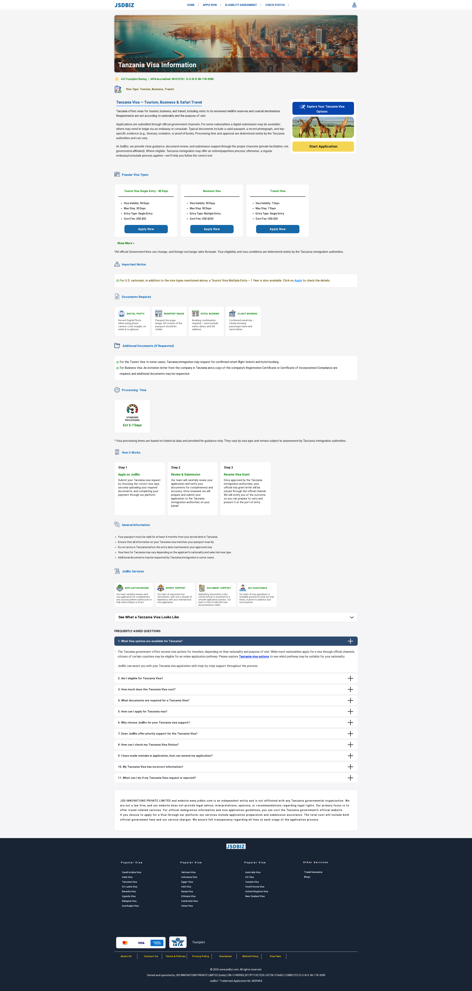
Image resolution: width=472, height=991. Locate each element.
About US (126, 956)
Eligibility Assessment (241, 5)
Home (191, 5)
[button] (236, 617)
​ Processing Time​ (133, 390)
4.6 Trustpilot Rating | (167, 79)
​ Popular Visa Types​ (134, 174)
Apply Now (210, 5)
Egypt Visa (187, 881)
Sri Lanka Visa (129, 886)
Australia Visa (252, 872)
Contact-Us (151, 956)
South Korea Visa (254, 886)
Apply (298, 280)
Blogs (307, 876)
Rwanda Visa (129, 891)
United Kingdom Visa (256, 891)
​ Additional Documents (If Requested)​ (147, 346)
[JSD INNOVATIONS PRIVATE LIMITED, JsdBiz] (124, 5)
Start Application (323, 146)
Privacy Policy (200, 956)
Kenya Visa (187, 891)
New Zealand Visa (255, 896)
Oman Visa (187, 905)
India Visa (127, 877)
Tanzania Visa (129, 881)
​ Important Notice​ (133, 264)
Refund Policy (250, 956)
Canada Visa (252, 881)
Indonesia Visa (189, 877)
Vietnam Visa (188, 872)
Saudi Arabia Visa (131, 872)
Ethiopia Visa (188, 896)
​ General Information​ (135, 525)
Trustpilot (198, 942)
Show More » (125, 243)
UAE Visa (186, 886)
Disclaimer (225, 956)
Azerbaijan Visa (130, 905)
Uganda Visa (129, 896)
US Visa (249, 877)
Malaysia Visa (129, 901)
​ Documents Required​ (136, 297)
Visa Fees (275, 956)
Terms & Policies (176, 956)
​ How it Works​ (130, 452)
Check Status (275, 5)
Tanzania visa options (254, 656)
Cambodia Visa (189, 901)
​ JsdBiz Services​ (132, 571)
